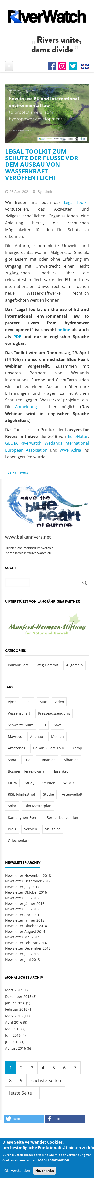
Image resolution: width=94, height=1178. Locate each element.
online (63, 329)
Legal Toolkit (76, 202)
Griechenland (19, 840)
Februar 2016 (16, 1009)
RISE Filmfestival (21, 794)
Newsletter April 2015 (23, 914)
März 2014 (14, 990)
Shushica (52, 829)
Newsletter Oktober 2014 (26, 925)
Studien (48, 783)
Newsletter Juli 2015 (22, 909)
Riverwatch (31, 443)
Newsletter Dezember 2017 (28, 881)
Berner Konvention (62, 817)
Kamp (77, 748)
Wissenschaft (19, 713)
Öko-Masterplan (37, 805)
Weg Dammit (47, 665)
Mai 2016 (12, 1028)
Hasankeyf (61, 771)
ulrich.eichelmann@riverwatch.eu (30, 548)
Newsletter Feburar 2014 (26, 942)
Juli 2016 (12, 1041)
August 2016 (15, 1048)
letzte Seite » (22, 1093)
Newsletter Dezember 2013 (28, 948)
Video (59, 701)
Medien (57, 736)
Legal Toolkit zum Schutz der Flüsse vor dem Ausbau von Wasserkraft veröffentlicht (41, 164)
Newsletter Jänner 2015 (24, 920)
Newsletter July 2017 (22, 886)
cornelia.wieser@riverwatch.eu (28, 553)
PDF (17, 336)
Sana (12, 759)
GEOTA (11, 443)
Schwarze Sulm (20, 725)
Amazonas (16, 748)
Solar (12, 805)
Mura (12, 783)
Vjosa (12, 701)
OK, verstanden (17, 1170)
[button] (24, 1119)
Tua (27, 759)
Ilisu (28, 701)
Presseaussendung (54, 713)
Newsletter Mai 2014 (22, 937)
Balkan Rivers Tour (48, 748)
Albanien (71, 759)
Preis (12, 829)
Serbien (30, 829)
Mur (43, 701)
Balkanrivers (17, 472)
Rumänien (47, 759)
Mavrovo (15, 736)
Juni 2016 (13, 1035)
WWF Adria (70, 450)
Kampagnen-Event (23, 817)
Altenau (36, 736)
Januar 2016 (15, 1003)
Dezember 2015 (18, 996)
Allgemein (74, 665)
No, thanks (44, 1171)
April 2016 (13, 1022)
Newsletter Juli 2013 (22, 953)
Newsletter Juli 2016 (22, 898)
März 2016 (14, 1015)
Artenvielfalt (72, 794)
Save (58, 725)
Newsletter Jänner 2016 (24, 903)
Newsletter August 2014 (25, 931)
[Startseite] (47, 16)
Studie (48, 794)
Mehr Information (53, 1160)
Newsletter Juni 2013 (22, 959)
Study (29, 783)
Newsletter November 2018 (28, 875)
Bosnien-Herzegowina (26, 771)
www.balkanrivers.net (28, 537)
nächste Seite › (46, 1080)
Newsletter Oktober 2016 (26, 892)
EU (43, 725)
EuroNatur (78, 436)
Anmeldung (26, 406)
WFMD (68, 783)
